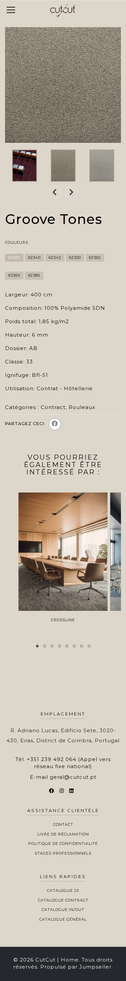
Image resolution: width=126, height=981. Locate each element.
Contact (63, 824)
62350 (75, 257)
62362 (95, 257)
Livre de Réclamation (63, 834)
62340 (34, 257)
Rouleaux (82, 407)
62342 (55, 257)
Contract (53, 407)
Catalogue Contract (63, 900)
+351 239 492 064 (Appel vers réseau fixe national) (69, 762)
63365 (14, 275)
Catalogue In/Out (63, 909)
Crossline (63, 620)
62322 (14, 257)
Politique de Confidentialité (63, 843)
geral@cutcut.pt (73, 777)
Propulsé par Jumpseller (76, 967)
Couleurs (16, 242)
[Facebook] (55, 424)
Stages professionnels (63, 853)
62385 (34, 275)
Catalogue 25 (63, 890)
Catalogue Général (63, 919)
